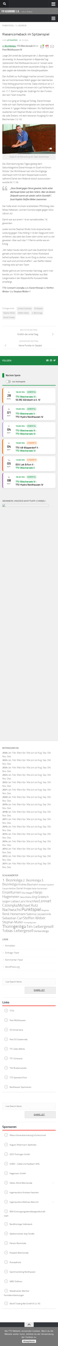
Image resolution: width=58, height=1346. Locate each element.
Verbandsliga (41, 931)
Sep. (45, 760)
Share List (39, 990)
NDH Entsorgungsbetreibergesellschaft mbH (24, 1213)
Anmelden (10, 945)
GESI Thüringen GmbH (20, 1154)
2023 (4, 775)
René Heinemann (14, 914)
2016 (4, 826)
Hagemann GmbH (18, 1173)
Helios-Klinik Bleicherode (21, 1183)
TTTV (12, 1011)
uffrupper (12, 40)
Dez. (9, 763)
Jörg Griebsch (40, 897)
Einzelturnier (11, 892)
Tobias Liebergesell (17, 930)
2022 (4, 782)
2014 (4, 841)
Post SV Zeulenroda (18, 1039)
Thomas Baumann (30, 923)
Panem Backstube (18, 1243)
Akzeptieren (29, 1341)
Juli (36, 760)
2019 (4, 804)
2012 (4, 856)
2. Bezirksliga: (9, 46)
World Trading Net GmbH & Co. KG (25, 1303)
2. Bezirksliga (37, 313)
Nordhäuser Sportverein (20, 1087)
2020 (4, 797)
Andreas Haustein (46, 885)
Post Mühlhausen (18, 1020)
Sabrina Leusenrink (38, 914)
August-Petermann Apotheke (23, 1145)
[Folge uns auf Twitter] (54, 360)
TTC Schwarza (16, 1058)
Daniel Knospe (9, 317)
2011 (4, 863)
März (19, 752)
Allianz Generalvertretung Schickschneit (28, 1135)
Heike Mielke (25, 897)
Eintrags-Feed (12, 952)
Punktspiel (8, 25)
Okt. (49, 760)
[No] (54, 1336)
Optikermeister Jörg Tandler (22, 1233)
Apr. (24, 752)
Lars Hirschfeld (29, 901)
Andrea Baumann (28, 884)
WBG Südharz (16, 1281)
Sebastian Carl (12, 918)
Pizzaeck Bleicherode (19, 1253)
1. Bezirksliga (12, 880)
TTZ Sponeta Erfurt (18, 1077)
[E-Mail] (47, 360)
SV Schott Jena (16, 1030)
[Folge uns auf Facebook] (51, 360)
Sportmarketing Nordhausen (23, 1272)
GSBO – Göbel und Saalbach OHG (25, 1164)
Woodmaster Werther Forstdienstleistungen (16, 1293)
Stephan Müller (9, 313)
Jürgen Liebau (10, 901)
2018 (4, 811)
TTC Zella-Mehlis (17, 1049)
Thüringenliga (14, 926)
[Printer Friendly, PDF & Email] (47, 46)
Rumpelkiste (15, 1262)
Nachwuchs (11, 909)
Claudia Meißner (9, 888)
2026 (4, 752)
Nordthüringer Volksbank (21, 1224)
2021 (4, 789)
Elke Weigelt (27, 893)
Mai (28, 752)
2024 (4, 767)
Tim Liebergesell (40, 926)
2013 (4, 848)
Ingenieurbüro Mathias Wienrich (24, 1202)
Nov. (4, 763)
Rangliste (45, 910)
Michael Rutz (28, 905)
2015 (4, 834)
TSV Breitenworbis (18, 1068)
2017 (4, 819)
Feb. (14, 752)
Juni (32, 752)
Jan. (10, 752)
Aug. (40, 752)
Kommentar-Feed (14, 959)
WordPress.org (12, 967)
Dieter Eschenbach (39, 888)
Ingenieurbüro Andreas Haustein (24, 1192)
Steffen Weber (23, 313)
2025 (4, 760)
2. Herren (21, 25)
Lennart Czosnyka (24, 308)
